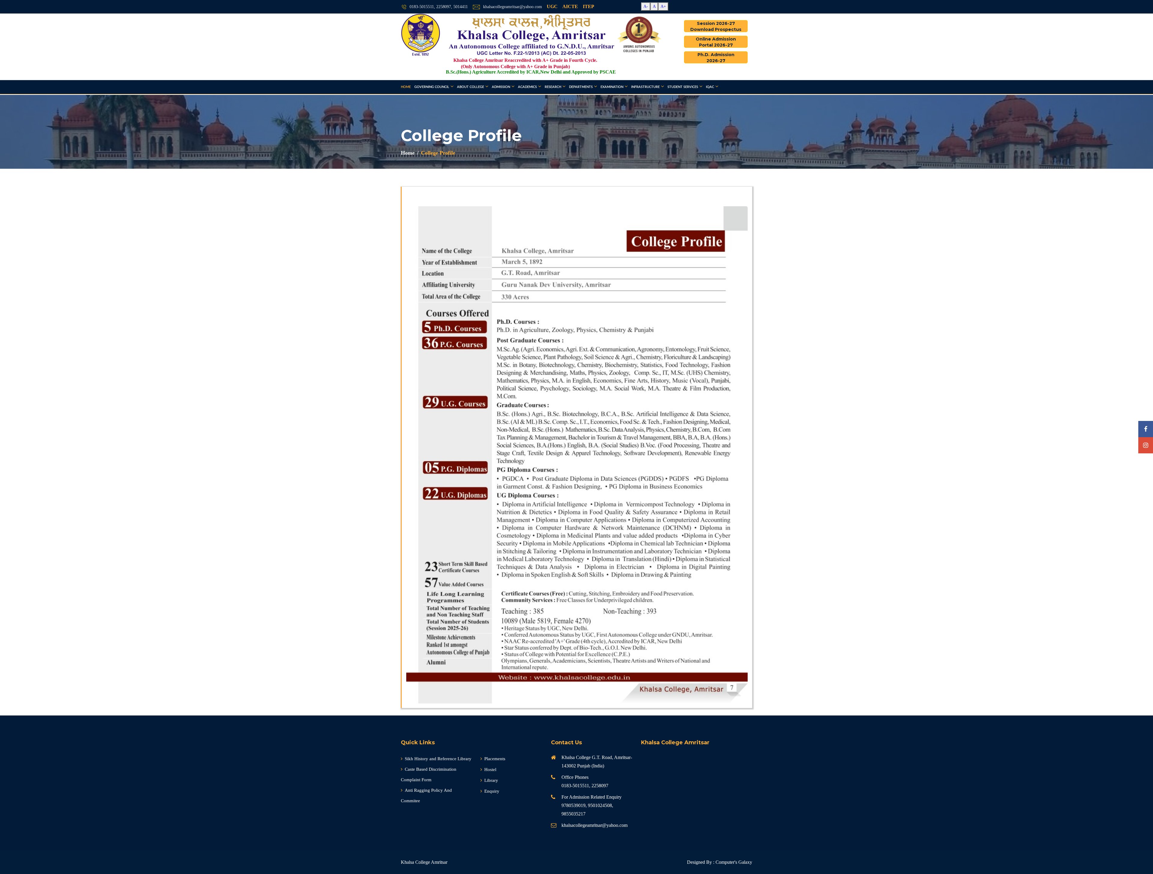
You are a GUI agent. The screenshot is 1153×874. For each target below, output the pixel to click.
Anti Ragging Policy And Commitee (426, 795)
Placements (494, 758)
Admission (501, 87)
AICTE (570, 6)
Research (553, 87)
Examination (612, 87)
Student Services (682, 87)
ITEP (588, 6)
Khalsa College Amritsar (424, 862)
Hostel (490, 769)
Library (491, 780)
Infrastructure (645, 87)
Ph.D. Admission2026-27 (716, 57)
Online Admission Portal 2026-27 (716, 42)
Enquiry (491, 791)
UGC (552, 6)
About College (470, 87)
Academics (527, 87)
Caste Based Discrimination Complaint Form (428, 774)
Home (406, 87)
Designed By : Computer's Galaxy (719, 862)
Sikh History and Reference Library (438, 758)
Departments (581, 87)
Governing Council (431, 87)
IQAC (710, 87)
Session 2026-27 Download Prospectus (715, 26)
